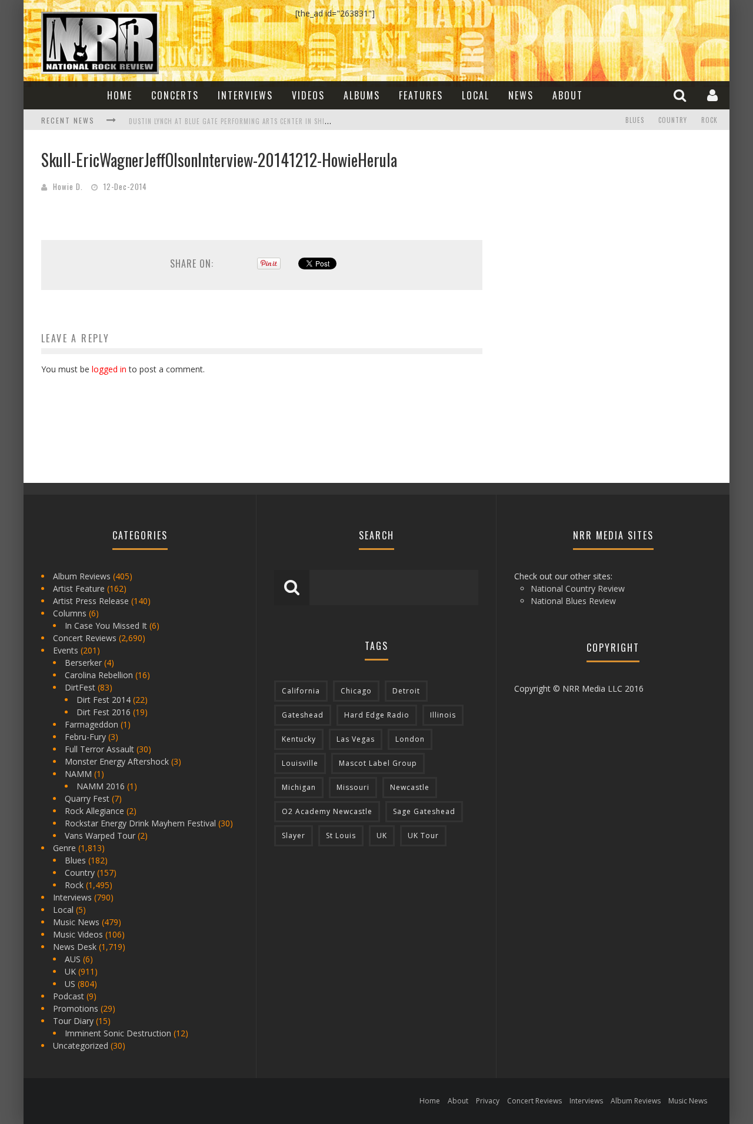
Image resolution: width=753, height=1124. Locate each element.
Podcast (68, 996)
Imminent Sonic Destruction (118, 1033)
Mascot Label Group (378, 763)
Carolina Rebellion (99, 675)
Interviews (245, 95)
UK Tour (423, 836)
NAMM (78, 773)
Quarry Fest (87, 798)
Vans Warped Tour (100, 835)
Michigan (299, 787)
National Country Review (578, 588)
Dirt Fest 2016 (103, 712)
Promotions (75, 1008)
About (567, 95)
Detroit (406, 691)
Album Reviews (82, 576)
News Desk (74, 946)
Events (65, 650)
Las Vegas (355, 739)
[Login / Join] (713, 95)
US (70, 983)
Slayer (293, 836)
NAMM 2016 (100, 786)
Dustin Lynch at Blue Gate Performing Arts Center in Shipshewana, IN (248, 121)
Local (475, 95)
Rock (709, 120)
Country (672, 120)
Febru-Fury (85, 736)
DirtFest (80, 687)
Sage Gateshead (424, 811)
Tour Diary (73, 1020)
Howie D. (68, 186)
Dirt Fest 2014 (103, 699)
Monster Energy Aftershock (117, 761)
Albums (362, 95)
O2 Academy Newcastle (327, 811)
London (410, 739)
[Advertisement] (588, 221)
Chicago (356, 691)
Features (421, 95)
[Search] (681, 95)
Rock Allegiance (94, 810)
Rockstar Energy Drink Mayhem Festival (140, 823)
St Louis (341, 836)
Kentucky (299, 739)
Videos (308, 95)
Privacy (487, 1101)
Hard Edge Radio (376, 715)
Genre (64, 847)
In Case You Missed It (106, 625)
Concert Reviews (84, 637)
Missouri (352, 787)
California (301, 691)
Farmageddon (91, 724)
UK (70, 971)
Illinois (443, 715)
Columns (69, 613)
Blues (634, 120)
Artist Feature (79, 588)
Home (119, 95)
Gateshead (303, 715)
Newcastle (409, 787)
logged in (109, 369)
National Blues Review (573, 600)
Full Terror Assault (99, 749)
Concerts (175, 95)
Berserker (83, 662)
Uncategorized (80, 1045)
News (521, 95)
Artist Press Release (91, 600)
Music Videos (78, 934)
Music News (76, 922)
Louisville (300, 763)
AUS (73, 959)
